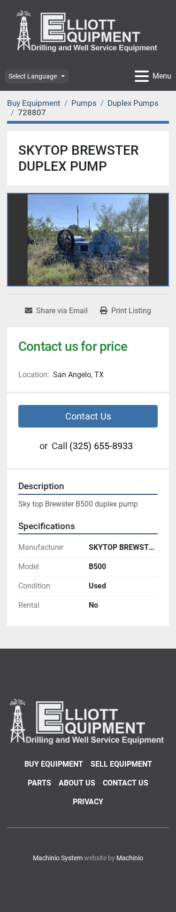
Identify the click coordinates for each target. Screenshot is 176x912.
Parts (39, 782)
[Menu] (142, 76)
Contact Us (88, 416)
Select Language (32, 76)
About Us (77, 782)
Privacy (88, 801)
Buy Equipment (53, 764)
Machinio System (58, 858)
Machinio (129, 858)
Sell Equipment (121, 764)
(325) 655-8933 (101, 446)
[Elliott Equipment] (88, 720)
